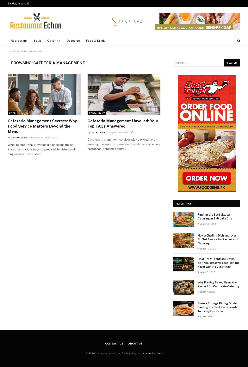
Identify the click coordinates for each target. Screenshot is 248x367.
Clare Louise (98, 132)
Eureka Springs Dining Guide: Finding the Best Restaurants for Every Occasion (218, 307)
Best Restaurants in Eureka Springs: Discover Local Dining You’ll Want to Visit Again (218, 262)
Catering (53, 40)
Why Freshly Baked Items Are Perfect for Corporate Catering (218, 284)
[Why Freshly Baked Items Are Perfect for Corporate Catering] (183, 287)
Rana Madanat (19, 137)
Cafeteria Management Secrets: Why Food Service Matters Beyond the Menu (42, 126)
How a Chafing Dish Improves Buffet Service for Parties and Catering (218, 239)
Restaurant (19, 40)
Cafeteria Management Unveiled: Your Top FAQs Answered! (123, 124)
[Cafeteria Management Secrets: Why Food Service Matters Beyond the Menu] (44, 94)
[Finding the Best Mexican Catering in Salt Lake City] (183, 219)
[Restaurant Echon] (36, 21)
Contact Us (114, 343)
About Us (135, 343)
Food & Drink (95, 40)
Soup (37, 40)
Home (11, 51)
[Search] (238, 40)
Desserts (73, 40)
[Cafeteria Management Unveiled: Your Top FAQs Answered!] (124, 94)
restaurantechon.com (149, 353)
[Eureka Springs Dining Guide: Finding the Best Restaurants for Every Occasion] (183, 308)
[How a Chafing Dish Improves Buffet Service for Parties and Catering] (183, 240)
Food (12, 113)
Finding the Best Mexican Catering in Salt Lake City (215, 216)
